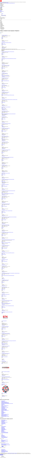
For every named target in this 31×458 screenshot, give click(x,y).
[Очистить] (1, 18)
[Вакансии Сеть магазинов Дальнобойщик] (16, 367)
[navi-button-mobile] (0, 12)
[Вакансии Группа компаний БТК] (16, 317)
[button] (1, 10)
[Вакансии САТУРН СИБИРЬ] (16, 389)
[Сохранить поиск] (0, 20)
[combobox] (3, 17)
